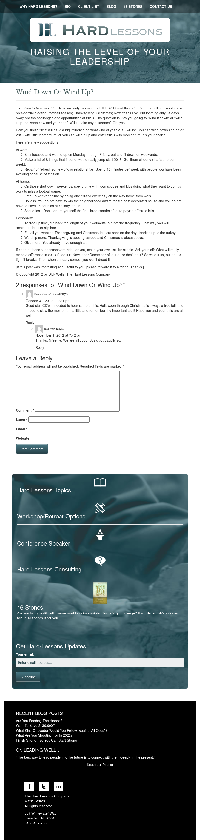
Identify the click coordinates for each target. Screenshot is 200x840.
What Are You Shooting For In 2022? (44, 735)
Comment (25, 410)
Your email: (25, 654)
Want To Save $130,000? (35, 725)
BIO (68, 6)
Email (21, 428)
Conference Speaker (43, 543)
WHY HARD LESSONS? (38, 6)
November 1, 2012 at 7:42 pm (58, 335)
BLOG (111, 6)
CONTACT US (161, 6)
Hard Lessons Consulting (49, 569)
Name (21, 419)
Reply (30, 322)
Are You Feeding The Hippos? (39, 720)
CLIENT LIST (88, 6)
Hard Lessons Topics (44, 489)
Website (22, 438)
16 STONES (133, 6)
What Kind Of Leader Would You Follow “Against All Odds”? (61, 730)
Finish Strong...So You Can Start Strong (46, 740)
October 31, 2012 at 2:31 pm (48, 300)
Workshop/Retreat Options (51, 516)
